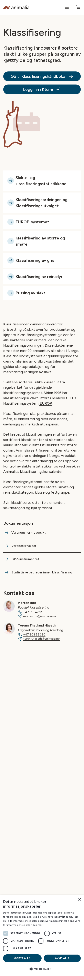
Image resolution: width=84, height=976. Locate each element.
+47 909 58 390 (34, 634)
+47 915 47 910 (33, 612)
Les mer (38, 925)
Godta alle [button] (22, 958)
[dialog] (42, 935)
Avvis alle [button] (62, 958)
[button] (42, 968)
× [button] (79, 899)
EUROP (45, 403)
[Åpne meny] (66, 7)
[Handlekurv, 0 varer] (78, 7)
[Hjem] (16, 7)
